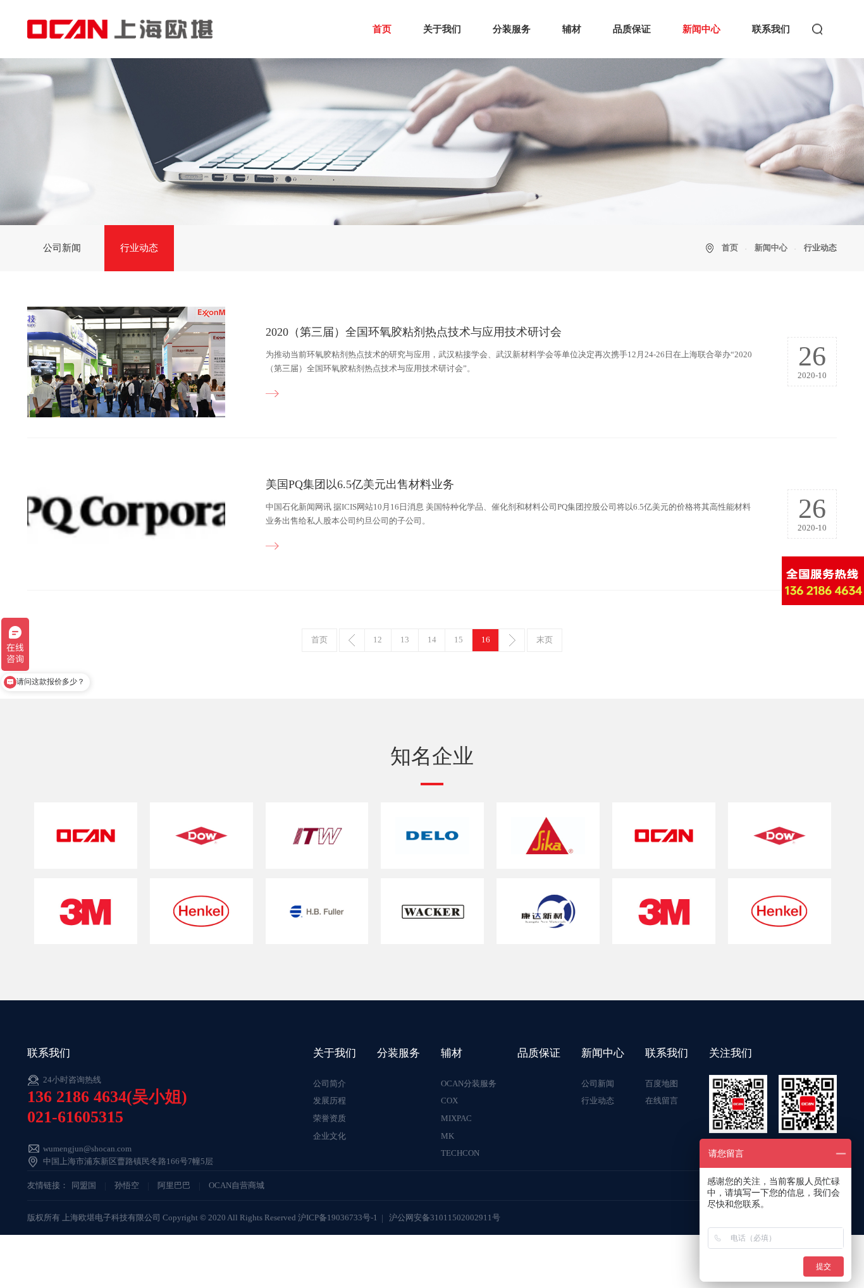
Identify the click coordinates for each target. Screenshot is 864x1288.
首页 (382, 29)
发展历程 (329, 1100)
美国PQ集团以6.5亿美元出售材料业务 (360, 484)
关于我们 (442, 29)
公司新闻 (62, 248)
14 (432, 639)
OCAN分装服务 (469, 1083)
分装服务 (512, 29)
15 (458, 639)
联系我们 (771, 29)
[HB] (317, 911)
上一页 (351, 640)
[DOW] (201, 835)
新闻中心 (701, 29)
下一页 (511, 640)
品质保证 (632, 29)
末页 (544, 639)
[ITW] (317, 835)
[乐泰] (201, 911)
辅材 (571, 29)
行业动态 (139, 248)
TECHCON (460, 1153)
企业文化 (329, 1136)
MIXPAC (456, 1118)
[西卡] (548, 835)
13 (404, 639)
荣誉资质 (329, 1118)
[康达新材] (548, 911)
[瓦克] (432, 911)
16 (485, 639)
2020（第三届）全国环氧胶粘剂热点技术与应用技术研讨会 (414, 332)
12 (377, 639)
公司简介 (329, 1083)
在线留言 (661, 1100)
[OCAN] (86, 835)
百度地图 (661, 1083)
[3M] (86, 911)
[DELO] (432, 835)
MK (447, 1136)
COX (449, 1100)
